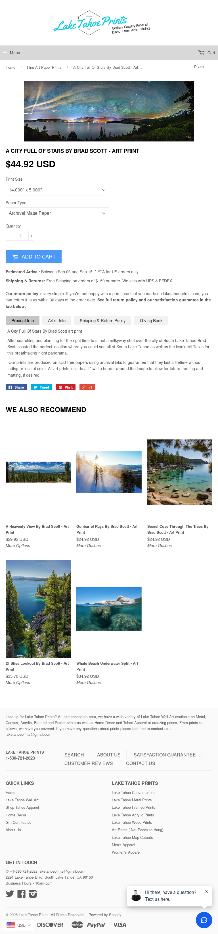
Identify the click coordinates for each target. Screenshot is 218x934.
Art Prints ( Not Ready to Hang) (137, 829)
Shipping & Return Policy (103, 320)
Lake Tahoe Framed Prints (133, 807)
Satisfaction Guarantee (165, 754)
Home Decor (16, 815)
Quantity (13, 226)
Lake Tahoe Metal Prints (132, 799)
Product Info (22, 320)
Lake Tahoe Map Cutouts (132, 837)
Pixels (199, 66)
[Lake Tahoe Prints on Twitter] (10, 895)
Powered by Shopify (105, 914)
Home (10, 67)
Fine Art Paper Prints (44, 67)
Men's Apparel (123, 844)
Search (74, 754)
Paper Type (16, 202)
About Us (13, 829)
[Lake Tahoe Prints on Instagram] (33, 895)
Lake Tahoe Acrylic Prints (133, 815)
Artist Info (57, 320)
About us (109, 754)
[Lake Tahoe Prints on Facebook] (21, 895)
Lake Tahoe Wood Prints (132, 822)
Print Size (14, 179)
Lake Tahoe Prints (25, 752)
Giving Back (151, 320)
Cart (210, 52)
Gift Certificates (19, 822)
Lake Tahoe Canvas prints (133, 792)
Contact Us (140, 763)
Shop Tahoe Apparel (22, 807)
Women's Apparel (126, 852)
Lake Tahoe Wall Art (22, 799)
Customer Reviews (88, 763)
